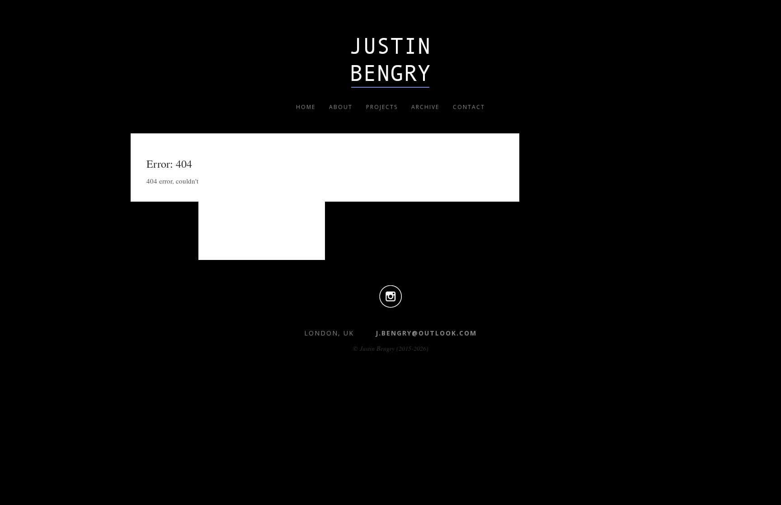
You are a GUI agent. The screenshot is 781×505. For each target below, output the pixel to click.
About (341, 107)
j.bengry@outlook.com (426, 333)
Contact (469, 107)
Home (305, 107)
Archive (425, 107)
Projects (382, 107)
